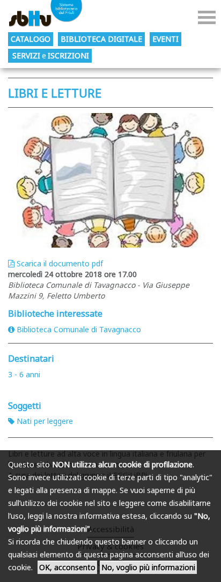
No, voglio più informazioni (148, 567)
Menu (207, 17)
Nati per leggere (45, 421)
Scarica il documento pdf (60, 263)
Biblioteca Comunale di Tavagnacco (79, 329)
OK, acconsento (67, 567)
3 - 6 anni (24, 374)
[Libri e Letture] (110, 180)
